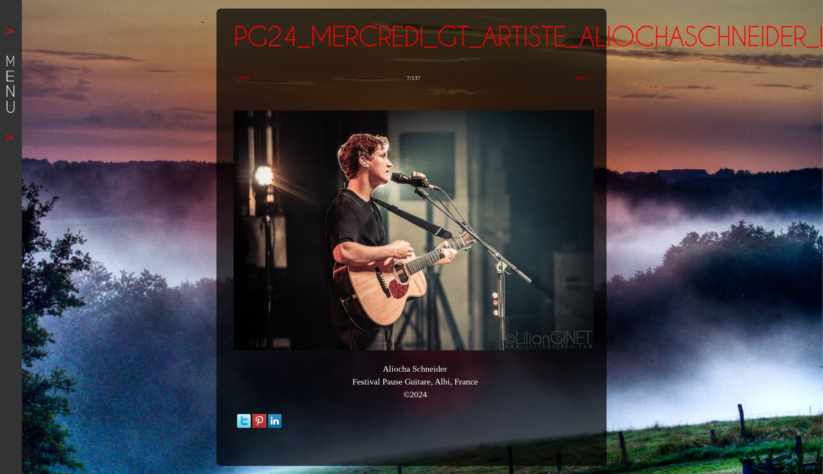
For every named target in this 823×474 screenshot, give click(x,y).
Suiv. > (583, 78)
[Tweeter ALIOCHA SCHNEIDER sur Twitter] (244, 418)
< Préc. (244, 78)
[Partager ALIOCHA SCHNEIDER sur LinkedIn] (275, 418)
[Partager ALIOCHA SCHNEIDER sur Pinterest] (259, 418)
